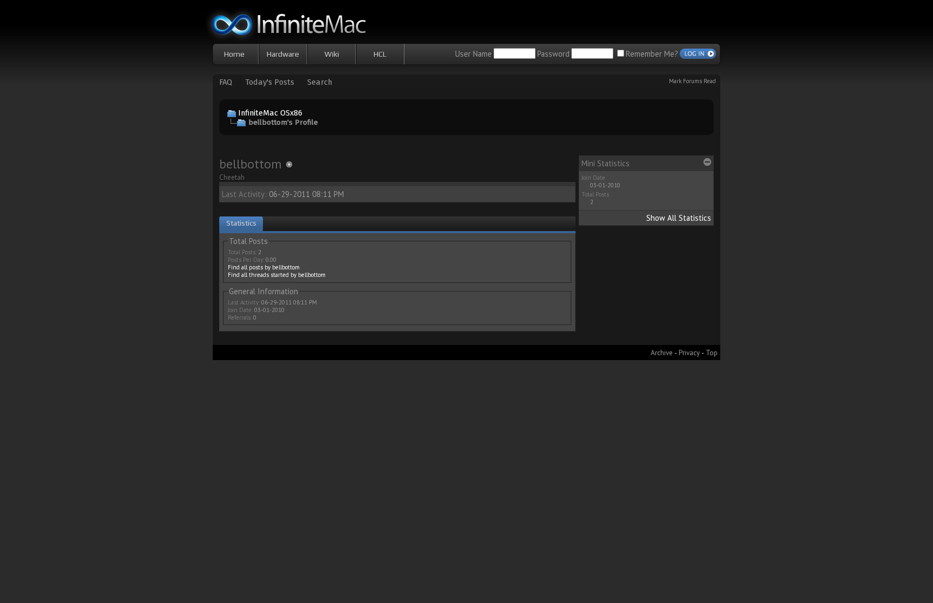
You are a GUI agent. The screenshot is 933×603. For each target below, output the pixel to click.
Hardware (283, 54)
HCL (380, 54)
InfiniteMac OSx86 (270, 113)
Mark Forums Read (692, 81)
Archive (662, 352)
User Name (473, 54)
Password (553, 54)
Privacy (689, 352)
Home (234, 54)
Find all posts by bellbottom (264, 267)
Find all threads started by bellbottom (277, 275)
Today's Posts (269, 82)
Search (319, 82)
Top (712, 352)
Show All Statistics (678, 218)
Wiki (331, 54)
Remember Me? (652, 54)
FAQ (225, 82)
